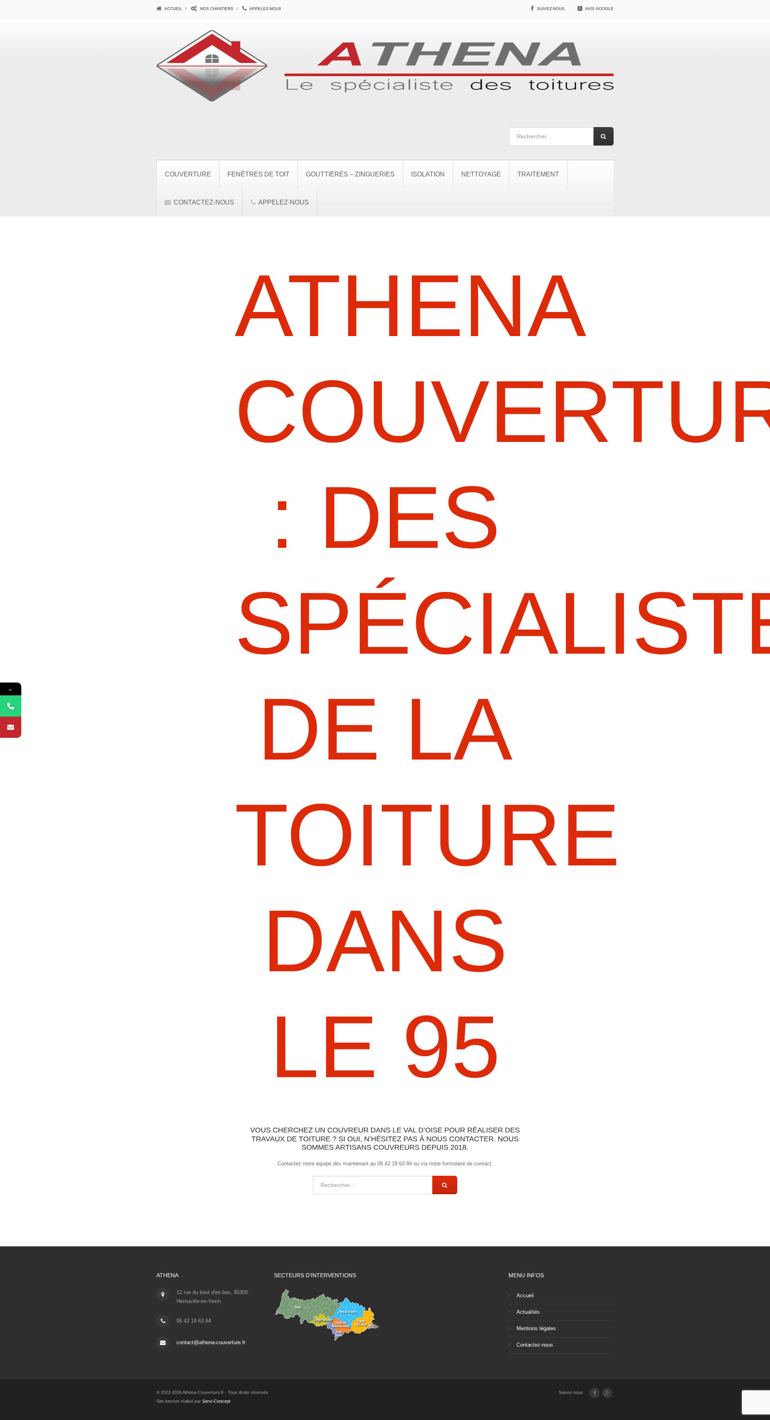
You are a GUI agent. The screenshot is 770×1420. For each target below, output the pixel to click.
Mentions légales (536, 1328)
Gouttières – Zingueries (350, 174)
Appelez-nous (265, 8)
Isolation (428, 174)
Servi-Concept (216, 1401)
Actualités (528, 1312)
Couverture (188, 174)
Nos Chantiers (216, 8)
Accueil (173, 8)
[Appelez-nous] (10, 706)
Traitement (538, 174)
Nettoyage (481, 174)
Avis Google (599, 8)
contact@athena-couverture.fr (210, 1342)
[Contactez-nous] (10, 727)
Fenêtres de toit (258, 174)
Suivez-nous (551, 8)
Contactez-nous (203, 202)
